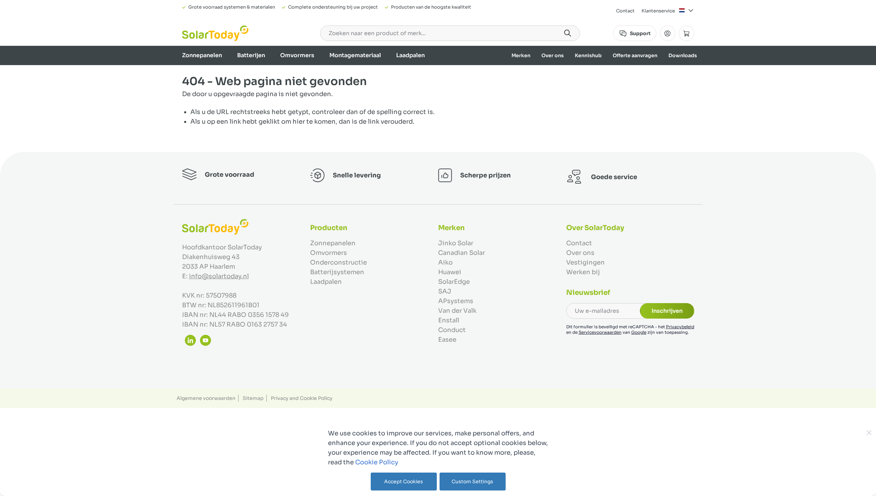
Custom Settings (472, 481)
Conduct (452, 330)
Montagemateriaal (355, 55)
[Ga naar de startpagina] (215, 33)
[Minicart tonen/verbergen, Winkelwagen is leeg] (686, 33)
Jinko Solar (455, 243)
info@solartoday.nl (219, 276)
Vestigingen (585, 262)
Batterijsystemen (337, 272)
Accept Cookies (403, 481)
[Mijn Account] (667, 33)
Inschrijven (667, 310)
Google (638, 332)
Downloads (682, 55)
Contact (625, 11)
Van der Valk (457, 310)
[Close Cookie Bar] (869, 432)
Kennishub (588, 55)
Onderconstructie (338, 262)
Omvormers (297, 55)
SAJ (444, 291)
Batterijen (251, 55)
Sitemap (253, 398)
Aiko (445, 262)
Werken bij (583, 272)
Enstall (448, 320)
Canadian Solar (461, 253)
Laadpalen (410, 55)
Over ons (552, 55)
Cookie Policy (376, 462)
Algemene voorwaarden (206, 398)
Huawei (449, 272)
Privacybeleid (680, 326)
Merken (520, 55)
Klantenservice (658, 11)
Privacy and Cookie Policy (302, 398)
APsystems (455, 301)
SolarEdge (454, 282)
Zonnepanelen (202, 55)
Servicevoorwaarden (600, 332)
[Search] (567, 33)
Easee (447, 339)
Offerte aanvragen (635, 55)
